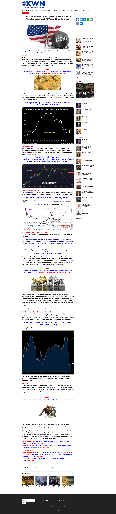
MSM (84, 10)
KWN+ (48, 10)
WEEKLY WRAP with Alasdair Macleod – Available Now (86, 147)
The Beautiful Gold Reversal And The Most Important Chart (27, 487)
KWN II (50, 483)
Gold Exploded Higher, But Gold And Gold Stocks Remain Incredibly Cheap (88, 59)
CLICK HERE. (58, 464)
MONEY (38, 10)
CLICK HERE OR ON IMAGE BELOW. (52, 401)
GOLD (53, 10)
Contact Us (62, 500)
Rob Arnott (84, 103)
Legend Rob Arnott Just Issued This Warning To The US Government (87, 40)
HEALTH (32, 10)
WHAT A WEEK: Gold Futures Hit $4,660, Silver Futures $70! (39, 12)
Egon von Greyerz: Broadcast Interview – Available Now (87, 212)
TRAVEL (70, 10)
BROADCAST (77, 10)
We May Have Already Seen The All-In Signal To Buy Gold (67, 487)
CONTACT (89, 10)
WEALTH (58, 10)
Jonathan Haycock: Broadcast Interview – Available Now (87, 173)
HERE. (40, 443)
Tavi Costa (84, 129)
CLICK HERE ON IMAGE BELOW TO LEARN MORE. (50, 73)
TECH (43, 10)
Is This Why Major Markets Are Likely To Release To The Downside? (54, 487)
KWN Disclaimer (44, 500)
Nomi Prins (84, 116)
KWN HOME (25, 10)
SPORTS (64, 10)
